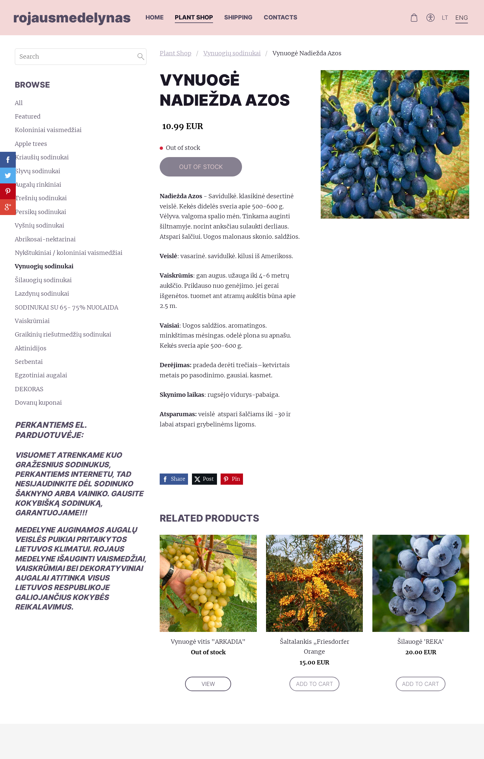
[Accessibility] (430, 17)
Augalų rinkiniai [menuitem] (38, 184)
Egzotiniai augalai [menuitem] (41, 375)
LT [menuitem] (445, 17)
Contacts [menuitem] (280, 17)
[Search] (141, 57)
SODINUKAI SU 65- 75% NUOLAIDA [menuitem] (66, 307)
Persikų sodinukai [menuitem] (40, 212)
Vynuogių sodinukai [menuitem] (44, 266)
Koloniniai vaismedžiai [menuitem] (48, 130)
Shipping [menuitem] (238, 17)
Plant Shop (175, 53)
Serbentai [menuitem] (29, 362)
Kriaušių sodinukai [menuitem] (42, 157)
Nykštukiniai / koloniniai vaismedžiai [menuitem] (68, 253)
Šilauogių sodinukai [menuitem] (43, 280)
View (208, 683)
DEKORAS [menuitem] (29, 389)
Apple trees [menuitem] (31, 144)
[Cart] (414, 17)
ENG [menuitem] (461, 17)
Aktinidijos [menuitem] (30, 348)
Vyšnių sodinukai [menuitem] (39, 225)
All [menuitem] (19, 103)
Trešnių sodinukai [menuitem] (41, 198)
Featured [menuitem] (27, 116)
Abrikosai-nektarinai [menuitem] (45, 239)
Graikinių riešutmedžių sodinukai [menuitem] (63, 334)
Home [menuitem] (155, 17)
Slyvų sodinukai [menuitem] (37, 171)
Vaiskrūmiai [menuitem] (32, 321)
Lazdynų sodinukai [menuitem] (42, 293)
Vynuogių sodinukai (232, 53)
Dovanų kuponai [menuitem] (38, 402)
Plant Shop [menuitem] (194, 17)
